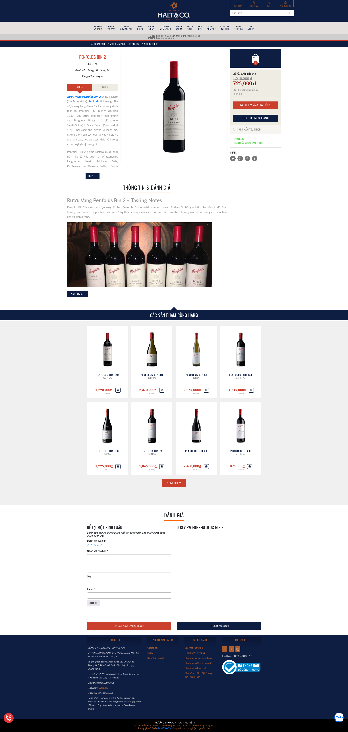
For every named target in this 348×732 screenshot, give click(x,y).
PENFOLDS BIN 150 (107, 375)
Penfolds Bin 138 (107, 451)
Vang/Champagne (117, 43)
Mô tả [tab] (80, 87)
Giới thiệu (254, 6)
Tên (90, 577)
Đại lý (269, 6)
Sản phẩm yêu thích (249, 129)
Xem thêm (174, 483)
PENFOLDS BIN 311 (152, 375)
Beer (140, 28)
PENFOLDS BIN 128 (240, 375)
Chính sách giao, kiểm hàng (198, 658)
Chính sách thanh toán (196, 668)
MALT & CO (164, 728)
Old (250, 28)
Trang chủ (238, 6)
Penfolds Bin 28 (152, 451)
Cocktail (225, 28)
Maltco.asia (103, 688)
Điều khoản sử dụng (195, 653)
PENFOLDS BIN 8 (240, 451)
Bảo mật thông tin (194, 648)
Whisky (151, 28)
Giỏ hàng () (285, 6)
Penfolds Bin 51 (196, 375)
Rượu (111, 28)
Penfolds (134, 43)
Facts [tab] (105, 87)
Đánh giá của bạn (96, 541)
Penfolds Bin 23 (196, 451)
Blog (239, 28)
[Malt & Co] (174, 10)
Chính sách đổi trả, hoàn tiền (199, 663)
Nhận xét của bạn (97, 551)
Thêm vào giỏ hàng (257, 105)
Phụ (200, 28)
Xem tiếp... (77, 293)
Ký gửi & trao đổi (155, 658)
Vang (126, 28)
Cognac (165, 28)
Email (91, 589)
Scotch (98, 28)
